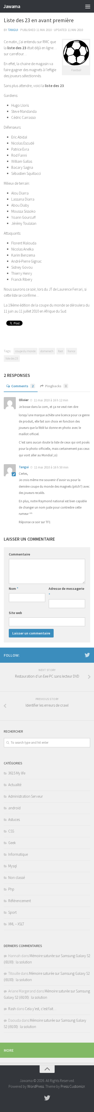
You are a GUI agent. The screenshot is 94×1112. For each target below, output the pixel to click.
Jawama (11, 6)
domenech (46, 351)
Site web (15, 612)
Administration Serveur (25, 796)
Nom (13, 588)
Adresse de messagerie (66, 591)
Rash (12, 1008)
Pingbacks (56, 386)
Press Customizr (73, 1086)
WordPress (35, 1086)
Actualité (14, 784)
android (14, 807)
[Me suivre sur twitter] (87, 655)
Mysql (12, 866)
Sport (12, 912)
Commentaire (19, 554)
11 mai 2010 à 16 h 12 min (50, 400)
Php (11, 889)
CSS (11, 831)
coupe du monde (25, 351)
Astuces (14, 819)
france (71, 351)
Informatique (18, 854)
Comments (22, 386)
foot (60, 351)
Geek (12, 842)
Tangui (13, 30)
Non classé (16, 877)
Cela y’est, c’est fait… (40, 1008)
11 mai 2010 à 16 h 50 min (50, 467)
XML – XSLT (16, 924)
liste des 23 (12, 358)
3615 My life (16, 773)
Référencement (19, 900)
